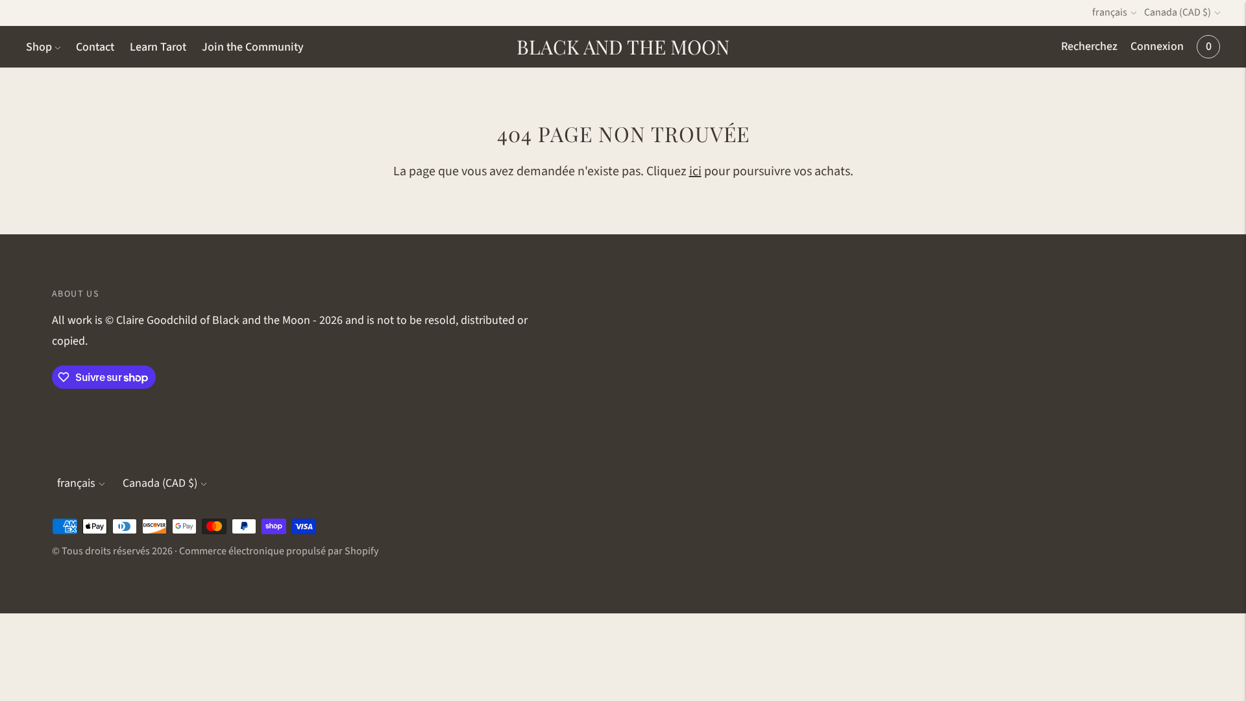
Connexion (1157, 46)
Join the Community (253, 47)
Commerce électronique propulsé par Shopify (278, 551)
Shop (39, 47)
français (1109, 12)
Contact (95, 47)
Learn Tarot (158, 47)
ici (695, 171)
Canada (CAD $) (1177, 12)
